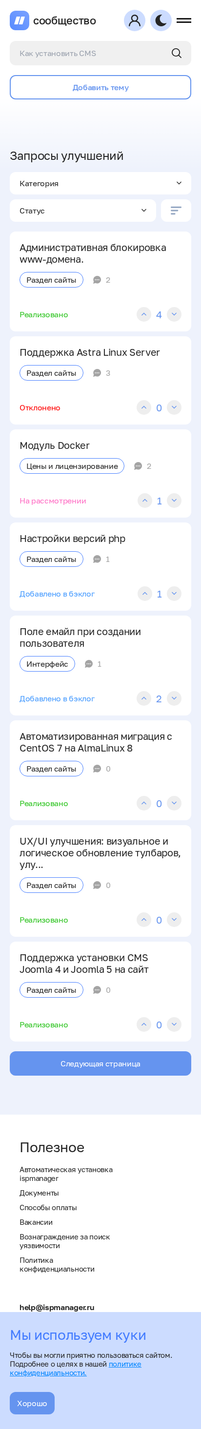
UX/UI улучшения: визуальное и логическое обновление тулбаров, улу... (100, 852)
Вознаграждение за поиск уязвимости (65, 1241)
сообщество (64, 20)
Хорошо (32, 1403)
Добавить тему (101, 87)
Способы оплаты (48, 1207)
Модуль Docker (55, 445)
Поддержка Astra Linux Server (90, 352)
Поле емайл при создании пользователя (80, 637)
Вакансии (36, 1221)
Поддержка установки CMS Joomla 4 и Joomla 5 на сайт (84, 963)
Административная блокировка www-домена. (93, 253)
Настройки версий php (72, 538)
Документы (39, 1192)
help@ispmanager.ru (57, 1307)
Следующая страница (100, 1063)
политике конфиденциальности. (75, 1368)
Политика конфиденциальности (57, 1264)
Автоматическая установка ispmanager (66, 1173)
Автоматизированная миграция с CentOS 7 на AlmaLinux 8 (96, 741)
